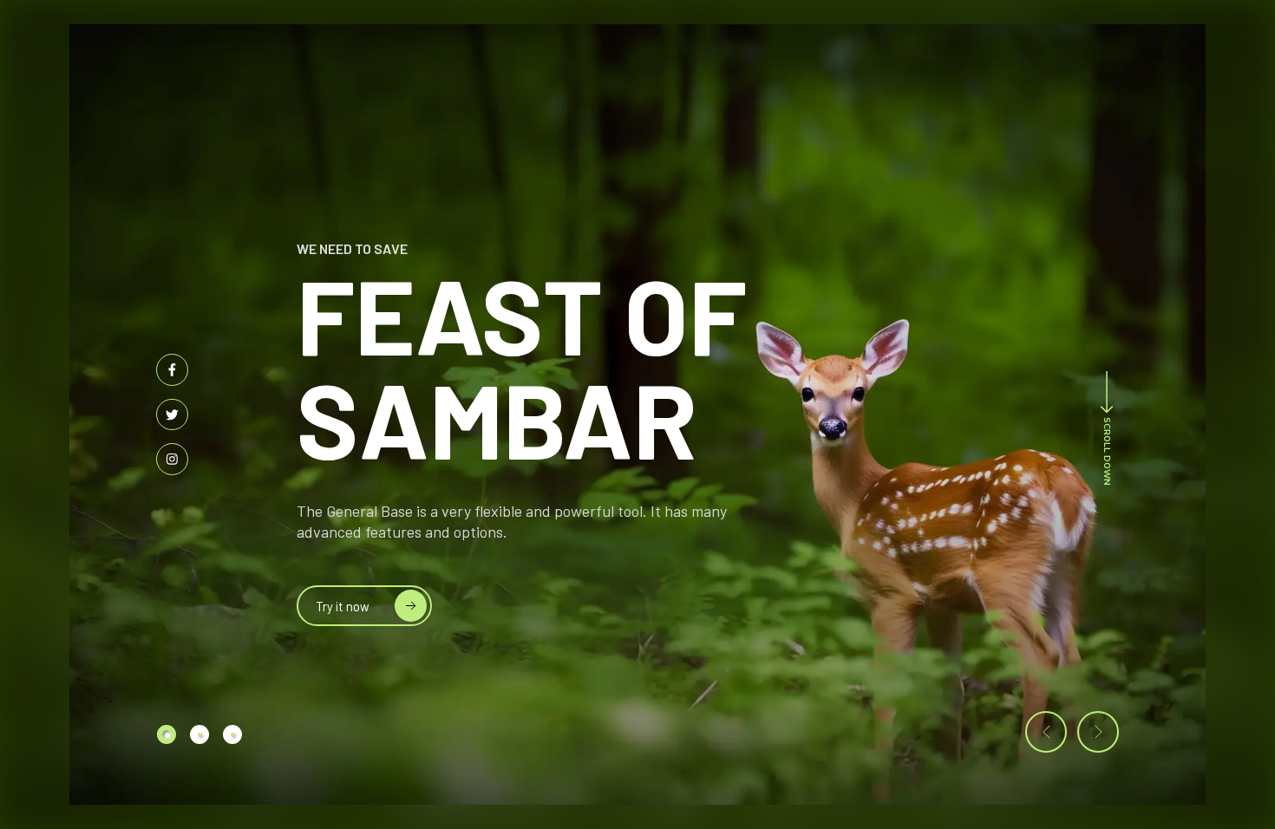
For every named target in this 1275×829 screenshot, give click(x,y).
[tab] (166, 734)
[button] (1046, 732)
